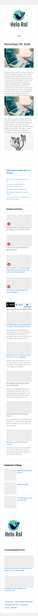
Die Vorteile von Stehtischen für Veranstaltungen (22, 561)
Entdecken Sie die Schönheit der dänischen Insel (22, 543)
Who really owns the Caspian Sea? (16, 189)
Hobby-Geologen (23, 484)
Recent (20, 304)
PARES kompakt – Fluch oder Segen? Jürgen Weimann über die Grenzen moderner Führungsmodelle (18, 270)
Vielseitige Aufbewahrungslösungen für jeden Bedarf (24, 605)
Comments (27, 306)
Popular (11, 304)
